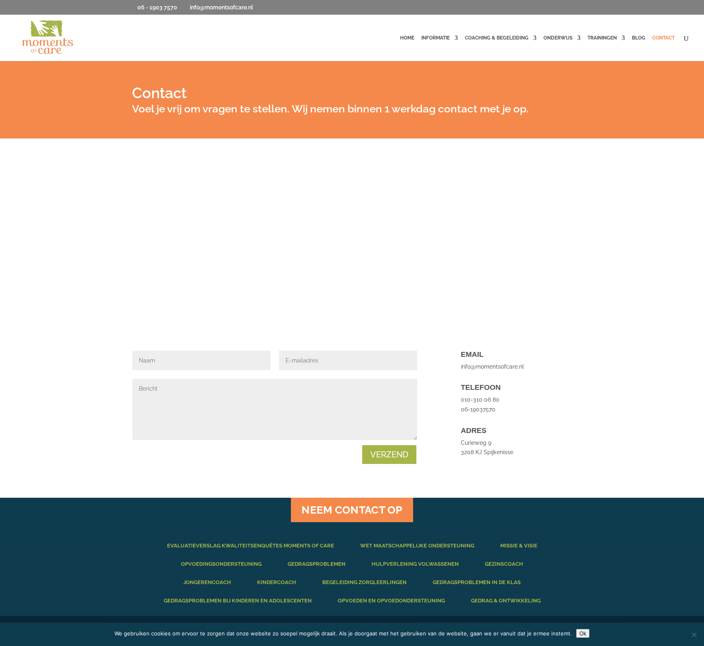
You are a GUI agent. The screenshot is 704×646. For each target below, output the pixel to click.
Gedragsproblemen (316, 564)
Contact (663, 38)
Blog (638, 38)
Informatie (435, 38)
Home (407, 38)
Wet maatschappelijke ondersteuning (417, 546)
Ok (582, 633)
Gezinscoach (504, 564)
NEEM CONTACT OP (352, 510)
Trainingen (602, 38)
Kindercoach (276, 582)
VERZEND (389, 454)
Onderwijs (557, 38)
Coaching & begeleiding (496, 38)
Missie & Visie (518, 546)
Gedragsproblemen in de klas (477, 582)
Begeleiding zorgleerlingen (364, 582)
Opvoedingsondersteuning (221, 564)
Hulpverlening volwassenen (415, 564)
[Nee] (694, 635)
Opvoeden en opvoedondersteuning (391, 601)
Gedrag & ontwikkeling (506, 601)
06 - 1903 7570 (157, 7)
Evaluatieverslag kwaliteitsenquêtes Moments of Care (250, 546)
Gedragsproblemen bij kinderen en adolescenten (238, 601)
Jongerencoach (207, 582)
